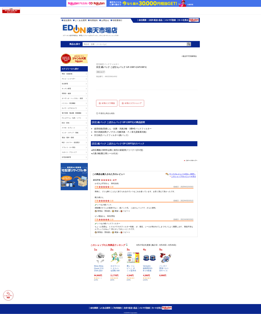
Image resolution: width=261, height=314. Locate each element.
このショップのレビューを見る (183, 176)
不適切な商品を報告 (107, 113)
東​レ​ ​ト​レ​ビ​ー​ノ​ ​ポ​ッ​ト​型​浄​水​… (131, 269)
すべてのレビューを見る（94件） (182, 174)
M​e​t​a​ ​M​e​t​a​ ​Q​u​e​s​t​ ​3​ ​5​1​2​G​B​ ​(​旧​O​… (99, 269)
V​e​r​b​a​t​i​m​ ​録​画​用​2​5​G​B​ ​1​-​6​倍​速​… (147, 269)
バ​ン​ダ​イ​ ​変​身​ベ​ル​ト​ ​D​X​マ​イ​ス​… (164, 269)
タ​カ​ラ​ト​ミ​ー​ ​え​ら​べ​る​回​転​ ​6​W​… (115, 269)
